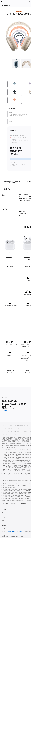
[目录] (29, 1)
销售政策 (12, 536)
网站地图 (21, 536)
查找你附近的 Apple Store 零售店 (13, 531)
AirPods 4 (10, 257)
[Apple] (2, 503)
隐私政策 (3, 536)
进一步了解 (5, 410)
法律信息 (16, 536)
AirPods (6, 503)
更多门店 (21, 531)
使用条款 (7, 536)
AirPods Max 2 (5, 5)
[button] (22, 1)
